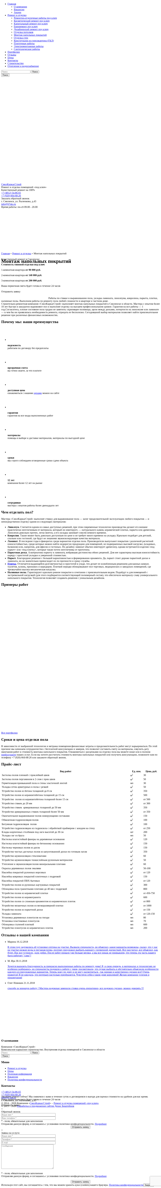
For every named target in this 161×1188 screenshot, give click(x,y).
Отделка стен (21, 37)
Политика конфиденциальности (126, 1185)
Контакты (13, 60)
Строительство (16, 63)
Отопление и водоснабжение (23, 66)
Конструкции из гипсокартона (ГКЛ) (34, 40)
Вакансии (19, 9)
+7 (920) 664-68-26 (11, 195)
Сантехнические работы (27, 49)
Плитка (12, 563)
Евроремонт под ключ (26, 26)
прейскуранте (8, 754)
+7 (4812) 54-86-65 (11, 192)
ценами (38, 393)
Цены (11, 57)
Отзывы (12, 54)
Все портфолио (9, 732)
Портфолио (14, 52)
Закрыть (149, 1185)
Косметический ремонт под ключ (32, 20)
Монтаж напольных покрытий (30, 35)
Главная (12, 4)
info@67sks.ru (8, 204)
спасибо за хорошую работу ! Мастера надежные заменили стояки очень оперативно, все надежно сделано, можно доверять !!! (76, 988)
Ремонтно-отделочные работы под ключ (35, 18)
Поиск (35, 72)
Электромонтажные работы (29, 46)
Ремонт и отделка (17, 15)
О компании (20, 6)
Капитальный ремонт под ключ (31, 23)
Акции (17, 12)
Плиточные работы (24, 43)
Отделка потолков (23, 32)
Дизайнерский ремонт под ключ (31, 29)
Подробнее (101, 1124)
